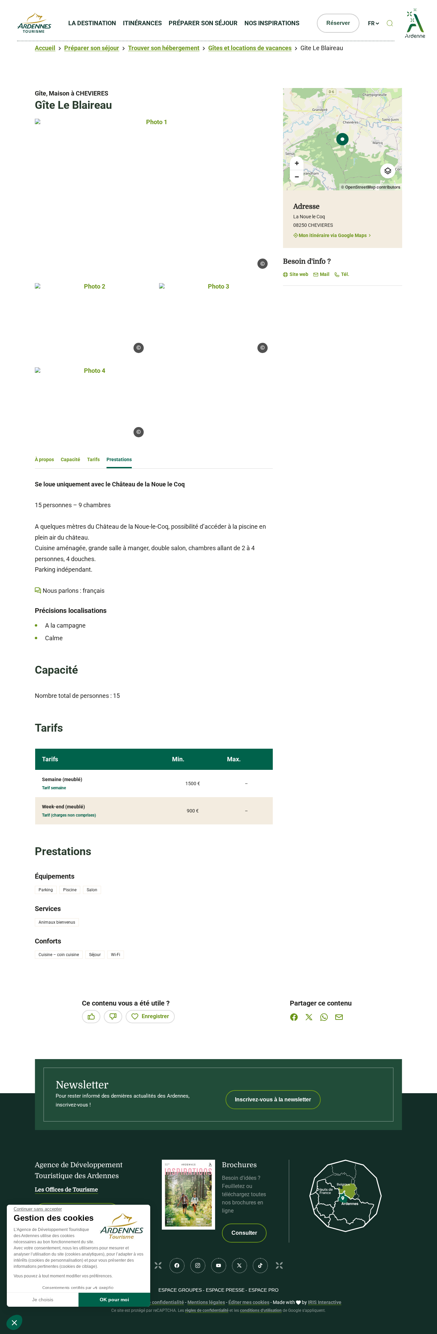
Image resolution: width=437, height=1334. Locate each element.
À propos (44, 459)
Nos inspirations (271, 23)
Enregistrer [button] (155, 1016)
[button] (14, 1322)
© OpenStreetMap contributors (370, 187)
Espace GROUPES (180, 1290)
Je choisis (42, 1299)
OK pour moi (114, 1299)
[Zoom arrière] (297, 177)
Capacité (70, 459)
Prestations (119, 459)
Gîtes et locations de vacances (250, 48)
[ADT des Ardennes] (34, 23)
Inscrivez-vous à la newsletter (273, 1099)
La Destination (92, 23)
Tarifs (93, 459)
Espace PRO (264, 1290)
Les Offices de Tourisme (66, 1190)
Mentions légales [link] (206, 1302)
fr (371, 23)
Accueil (45, 48)
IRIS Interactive (324, 1302)
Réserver (338, 23)
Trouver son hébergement (163, 48)
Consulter (244, 1233)
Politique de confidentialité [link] (154, 1302)
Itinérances (142, 23)
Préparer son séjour (203, 23)
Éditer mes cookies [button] (248, 1302)
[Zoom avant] (297, 163)
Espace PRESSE (225, 1290)
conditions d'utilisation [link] (261, 1310)
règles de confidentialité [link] (206, 1310)
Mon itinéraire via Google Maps (333, 235)
